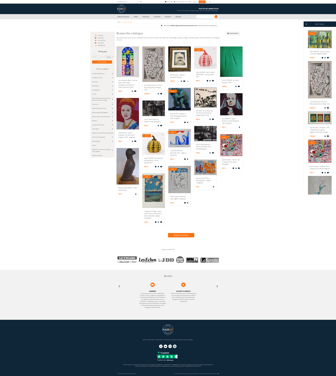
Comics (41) (183, 364)
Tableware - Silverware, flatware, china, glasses (101, 150)
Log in (202, 2)
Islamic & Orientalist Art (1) (141, 366)
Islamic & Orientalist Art (98, 137)
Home (118, 22)
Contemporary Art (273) (192, 364)
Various (94, 145)
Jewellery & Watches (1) (155, 366)
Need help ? (151, 339)
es (216, 2)
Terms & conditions (188, 339)
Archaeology (95, 141)
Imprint (180, 339)
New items (101, 38)
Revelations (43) (189, 366)
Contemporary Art (97, 77)
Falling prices (101, 45)
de (212, 2)
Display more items (181, 235)
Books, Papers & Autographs (100, 112)
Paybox (208, 373)
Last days (100, 35)
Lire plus (119, 40)
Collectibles (95, 129)
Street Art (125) (197, 366)
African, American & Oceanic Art (101, 116)
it (214, 2)
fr (207, 2)
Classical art (95, 104)
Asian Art (94, 121)
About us (145, 339)
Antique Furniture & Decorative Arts (102, 133)
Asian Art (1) (144, 364)
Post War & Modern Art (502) (177, 366)
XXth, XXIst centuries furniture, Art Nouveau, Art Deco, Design (101, 99)
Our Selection (102, 40)
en (210, 2)
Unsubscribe (174, 339)
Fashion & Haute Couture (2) (206, 364)
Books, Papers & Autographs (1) (155, 364)
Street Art (95, 82)
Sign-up (195, 2)
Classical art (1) (167, 364)
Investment (101, 43)
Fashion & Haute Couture (99, 108)
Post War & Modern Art (98, 73)
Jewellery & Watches (98, 125)
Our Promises (166, 339)
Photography (96, 90)
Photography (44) (165, 366)
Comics (94, 94)
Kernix (216, 373)
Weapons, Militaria (97, 155)
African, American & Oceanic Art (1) (132, 364)
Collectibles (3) (175, 364)
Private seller (159, 339)
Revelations (95, 86)
